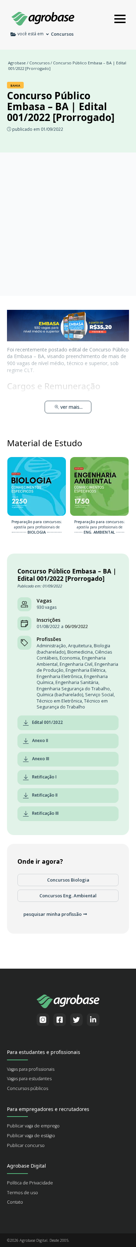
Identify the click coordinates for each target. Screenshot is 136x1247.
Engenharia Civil (76, 664)
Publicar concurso (26, 1145)
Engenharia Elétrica (85, 670)
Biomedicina (80, 652)
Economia (70, 658)
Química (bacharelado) (60, 695)
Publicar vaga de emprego (33, 1126)
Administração (51, 646)
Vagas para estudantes (29, 1079)
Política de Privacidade (30, 1183)
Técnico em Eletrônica (59, 701)
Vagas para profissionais (30, 1069)
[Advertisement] (68, 224)
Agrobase (17, 62)
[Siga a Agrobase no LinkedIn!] (93, 1019)
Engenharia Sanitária (76, 682)
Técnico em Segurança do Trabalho (72, 704)
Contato (15, 1202)
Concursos (39, 62)
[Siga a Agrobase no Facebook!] (59, 1019)
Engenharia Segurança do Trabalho (73, 689)
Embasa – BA (29, 356)
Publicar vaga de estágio (31, 1136)
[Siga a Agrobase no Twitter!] (76, 1019)
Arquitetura (80, 646)
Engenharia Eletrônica (59, 676)
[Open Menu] (120, 18)
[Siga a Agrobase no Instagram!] (43, 1019)
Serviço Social (99, 695)
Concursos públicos (27, 1088)
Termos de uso (22, 1193)
